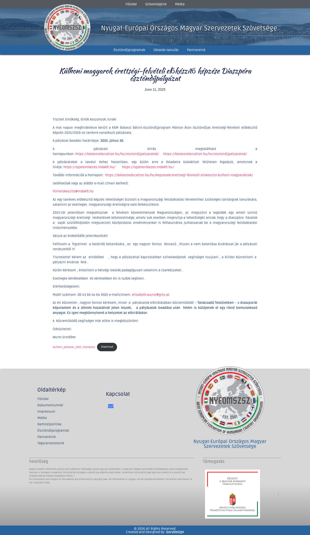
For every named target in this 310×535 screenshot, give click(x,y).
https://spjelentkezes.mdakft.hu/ (89, 167)
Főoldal (131, 4)
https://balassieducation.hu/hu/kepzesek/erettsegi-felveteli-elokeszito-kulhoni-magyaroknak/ (179, 175)
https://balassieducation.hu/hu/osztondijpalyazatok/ (117, 154)
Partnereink (196, 50)
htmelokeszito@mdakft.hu (73, 191)
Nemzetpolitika (49, 424)
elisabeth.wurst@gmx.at (150, 295)
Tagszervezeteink (50, 443)
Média (180, 4)
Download (107, 347)
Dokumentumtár (50, 405)
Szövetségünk (156, 4)
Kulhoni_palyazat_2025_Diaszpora (74, 347)
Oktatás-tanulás (166, 50)
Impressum (46, 411)
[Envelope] (111, 406)
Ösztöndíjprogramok (129, 50)
